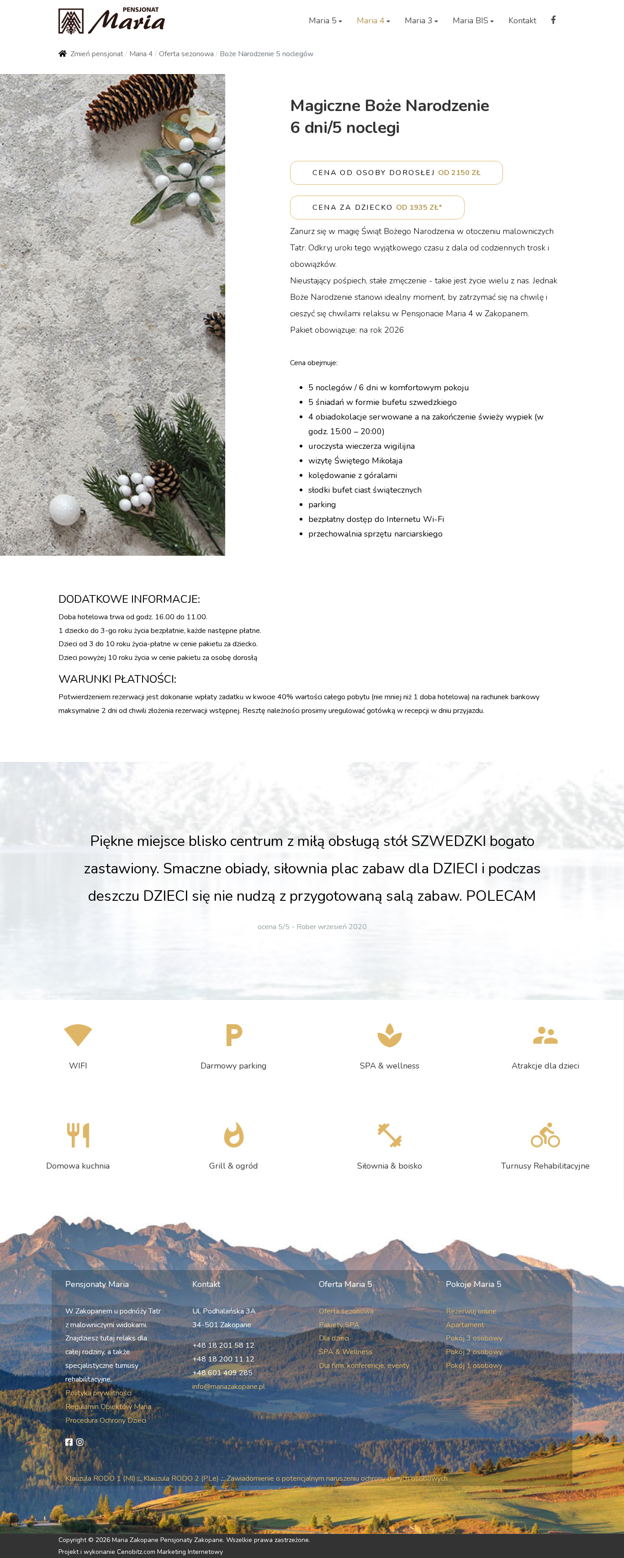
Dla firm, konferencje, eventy (364, 1366)
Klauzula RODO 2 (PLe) (181, 1478)
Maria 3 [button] (419, 20)
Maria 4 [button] (371, 20)
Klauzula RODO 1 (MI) (100, 1478)
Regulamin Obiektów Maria (108, 1407)
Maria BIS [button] (470, 20)
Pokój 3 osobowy (474, 1338)
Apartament (465, 1325)
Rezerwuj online (471, 1311)
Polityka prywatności (98, 1393)
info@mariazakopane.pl (228, 1387)
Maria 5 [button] (323, 20)
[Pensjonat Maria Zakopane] (111, 21)
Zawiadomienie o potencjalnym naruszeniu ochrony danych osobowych (337, 1478)
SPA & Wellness (346, 1352)
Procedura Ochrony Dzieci (105, 1420)
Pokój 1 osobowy (474, 1366)
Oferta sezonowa (346, 1311)
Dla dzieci (334, 1338)
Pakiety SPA (339, 1325)
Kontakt (522, 20)
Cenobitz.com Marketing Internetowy (170, 1551)
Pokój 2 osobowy (474, 1352)
